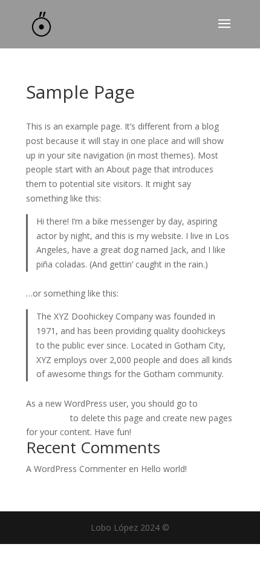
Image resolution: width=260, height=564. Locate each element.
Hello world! (164, 468)
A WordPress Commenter (76, 468)
